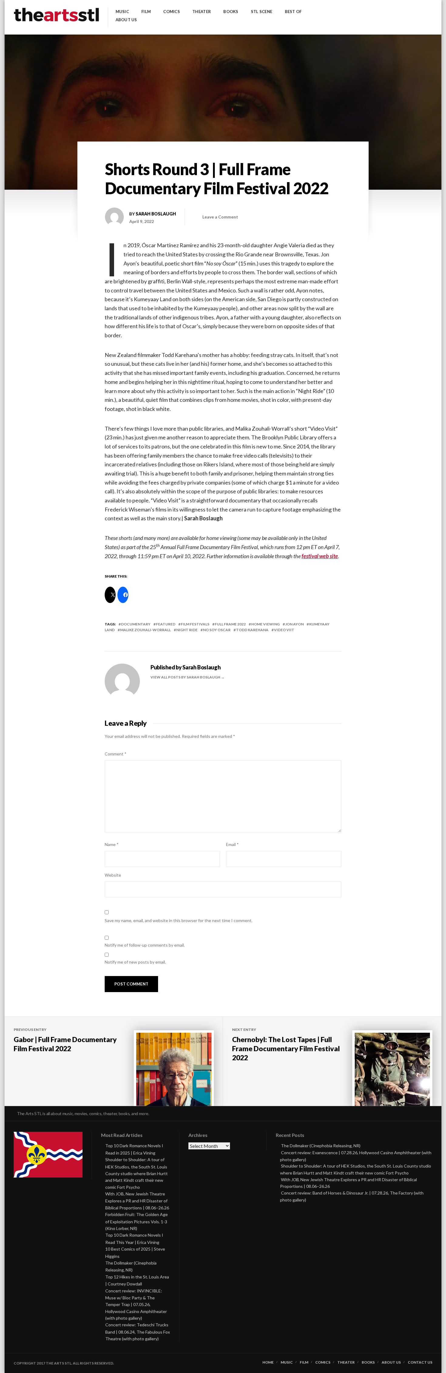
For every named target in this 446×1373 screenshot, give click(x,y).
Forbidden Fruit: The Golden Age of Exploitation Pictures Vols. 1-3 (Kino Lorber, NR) (136, 1221)
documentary (135, 624)
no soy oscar (217, 630)
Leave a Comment (220, 216)
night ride (187, 630)
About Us (126, 20)
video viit (284, 630)
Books (230, 11)
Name (112, 844)
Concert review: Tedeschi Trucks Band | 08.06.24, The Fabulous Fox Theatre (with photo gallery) (137, 1331)
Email (232, 844)
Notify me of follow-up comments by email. (145, 945)
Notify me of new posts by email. (135, 962)
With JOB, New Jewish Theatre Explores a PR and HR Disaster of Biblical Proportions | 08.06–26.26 (137, 1200)
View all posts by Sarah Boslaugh (185, 677)
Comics (171, 11)
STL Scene (261, 11)
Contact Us (420, 1362)
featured (165, 624)
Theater (201, 11)
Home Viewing (265, 624)
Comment (116, 753)
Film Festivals (195, 624)
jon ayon (294, 624)
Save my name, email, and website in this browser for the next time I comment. (178, 920)
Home (268, 1362)
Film (146, 11)
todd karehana (252, 630)
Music (122, 11)
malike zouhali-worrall (145, 630)
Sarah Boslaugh (156, 213)
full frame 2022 (230, 624)
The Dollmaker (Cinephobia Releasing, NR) (320, 1145)
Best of (293, 11)
